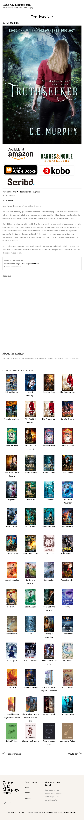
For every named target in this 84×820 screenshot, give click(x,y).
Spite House (49, 553)
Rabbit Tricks (12, 741)
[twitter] (5, 803)
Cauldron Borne (30, 472)
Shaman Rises (68, 526)
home (27, 787)
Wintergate (12, 660)
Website (35, 264)
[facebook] (10, 803)
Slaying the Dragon (30, 741)
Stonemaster (12, 633)
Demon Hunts (49, 472)
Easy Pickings (12, 526)
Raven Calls (30, 499)
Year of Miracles (12, 580)
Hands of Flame (67, 446)
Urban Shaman (11, 392)
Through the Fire (30, 687)
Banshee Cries (49, 392)
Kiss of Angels (30, 607)
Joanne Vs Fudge (67, 741)
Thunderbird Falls (11, 419)
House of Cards (49, 446)
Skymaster (67, 660)
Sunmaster (12, 687)
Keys (30, 633)
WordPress (48, 812)
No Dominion (30, 526)
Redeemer (11, 607)
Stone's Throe (12, 553)
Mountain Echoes (49, 526)
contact (28, 798)
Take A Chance (67, 553)
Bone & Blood (49, 714)
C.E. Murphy (12, 23)
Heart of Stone (12, 446)
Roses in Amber (67, 580)
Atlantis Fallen (68, 714)
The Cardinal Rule (67, 392)
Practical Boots (30, 660)
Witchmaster (67, 687)
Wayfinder (11, 499)
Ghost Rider (68, 633)
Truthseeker (42, 17)
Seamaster (49, 580)
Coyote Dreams (67, 419)
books (27, 793)
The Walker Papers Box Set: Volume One (30, 717)
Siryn (68, 607)
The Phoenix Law (49, 419)
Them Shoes (49, 499)
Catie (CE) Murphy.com (19, 812)
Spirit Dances (67, 472)
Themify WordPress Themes (64, 812)
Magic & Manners (30, 553)
